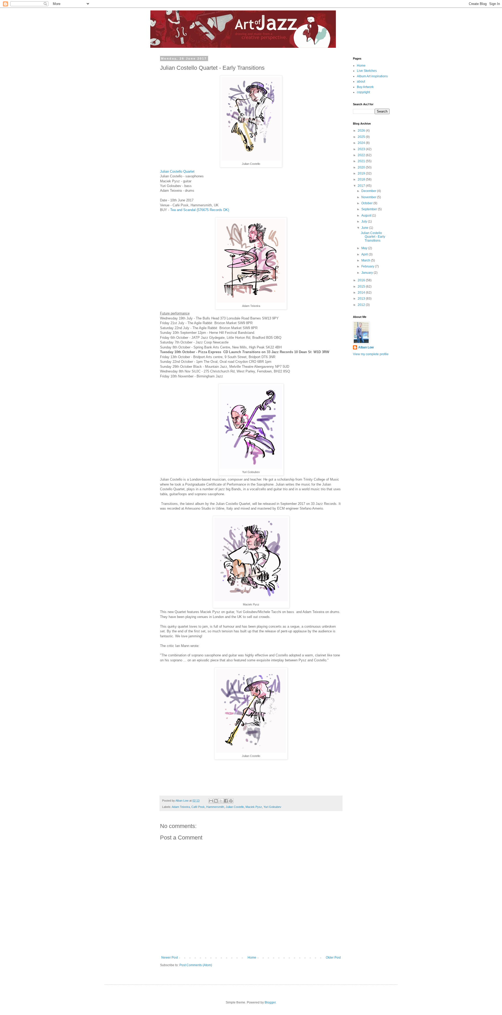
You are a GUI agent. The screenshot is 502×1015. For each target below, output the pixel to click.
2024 (362, 143)
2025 (362, 137)
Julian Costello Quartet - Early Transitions (373, 236)
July (364, 221)
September (369, 209)
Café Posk (198, 806)
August (366, 215)
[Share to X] (221, 800)
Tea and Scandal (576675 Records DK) (199, 210)
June (365, 228)
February (368, 266)
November (369, 197)
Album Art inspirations (372, 76)
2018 (362, 179)
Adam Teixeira (181, 806)
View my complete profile (371, 354)
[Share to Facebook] (226, 800)
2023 (362, 149)
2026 (362, 130)
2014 (362, 292)
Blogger (270, 1002)
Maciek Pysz (254, 806)
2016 (362, 280)
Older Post (333, 957)
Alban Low (366, 347)
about (361, 81)
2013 (362, 298)
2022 (362, 155)
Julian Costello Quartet (177, 171)
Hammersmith (215, 806)
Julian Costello (235, 806)
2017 (362, 186)
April (365, 254)
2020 (362, 167)
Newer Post (169, 957)
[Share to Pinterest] (230, 800)
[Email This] (211, 800)
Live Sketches (367, 71)
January (367, 273)
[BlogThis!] (216, 800)
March (366, 260)
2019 (362, 173)
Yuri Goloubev (272, 806)
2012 (362, 305)
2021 (362, 161)
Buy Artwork (365, 87)
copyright (363, 92)
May (364, 248)
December (369, 191)
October (367, 203)
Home (252, 957)
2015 (362, 286)
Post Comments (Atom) (195, 965)
